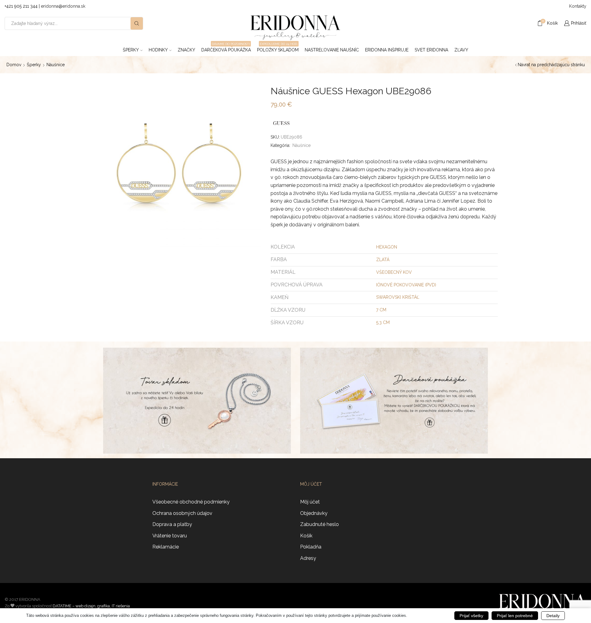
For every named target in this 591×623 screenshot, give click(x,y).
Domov (13, 64)
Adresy (308, 558)
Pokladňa (310, 547)
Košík (306, 536)
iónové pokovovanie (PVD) (406, 284)
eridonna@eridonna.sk (63, 6)
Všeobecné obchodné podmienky (191, 502)
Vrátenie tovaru (169, 536)
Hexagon (386, 247)
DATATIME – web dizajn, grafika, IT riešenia (91, 606)
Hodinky (158, 49)
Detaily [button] (553, 615)
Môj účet (310, 502)
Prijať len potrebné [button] (515, 615)
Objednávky (314, 513)
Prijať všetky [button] (471, 615)
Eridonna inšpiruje (386, 49)
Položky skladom (278, 48)
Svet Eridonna (431, 49)
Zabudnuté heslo (319, 524)
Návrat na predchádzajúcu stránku (551, 64)
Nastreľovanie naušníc (332, 49)
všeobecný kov (394, 272)
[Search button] (137, 23)
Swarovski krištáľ (397, 297)
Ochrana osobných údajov (182, 513)
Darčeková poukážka (226, 48)
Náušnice (55, 64)
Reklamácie (165, 547)
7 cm (381, 309)
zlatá (382, 259)
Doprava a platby (172, 524)
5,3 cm (383, 322)
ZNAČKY (186, 49)
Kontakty (577, 6)
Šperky (131, 49)
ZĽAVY (461, 49)
